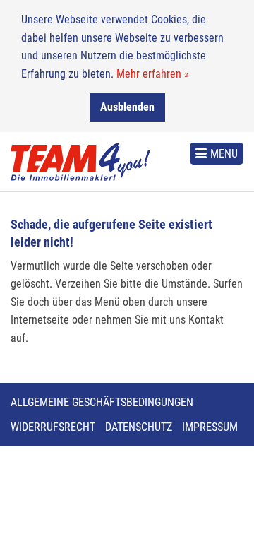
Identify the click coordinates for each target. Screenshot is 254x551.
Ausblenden (127, 107)
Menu (224, 153)
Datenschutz (138, 427)
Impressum (210, 427)
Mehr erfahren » (152, 74)
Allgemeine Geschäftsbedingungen (102, 402)
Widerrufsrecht (53, 427)
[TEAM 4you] (80, 161)
